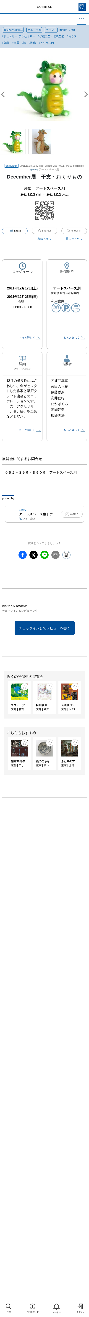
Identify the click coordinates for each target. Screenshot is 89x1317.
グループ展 (34, 30)
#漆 (24, 42)
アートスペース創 (44, 169)
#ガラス (72, 36)
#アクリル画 (46, 42)
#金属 (15, 42)
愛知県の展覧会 (13, 30)
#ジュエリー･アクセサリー (18, 36)
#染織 (5, 42)
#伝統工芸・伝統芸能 (51, 36)
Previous (3, 699)
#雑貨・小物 (67, 30)
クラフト (51, 30)
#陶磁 (32, 42)
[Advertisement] (44, 858)
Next (85, 699)
